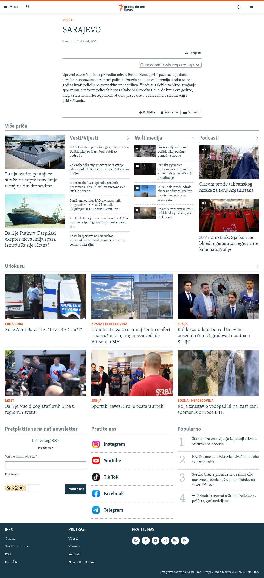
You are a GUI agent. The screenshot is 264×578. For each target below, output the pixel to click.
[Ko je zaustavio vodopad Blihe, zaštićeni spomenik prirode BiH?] (218, 373)
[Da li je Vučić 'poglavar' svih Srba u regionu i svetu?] (45, 373)
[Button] (193, 53)
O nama (10, 538)
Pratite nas (76, 489)
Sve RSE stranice (17, 546)
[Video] (251, 7)
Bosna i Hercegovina (109, 324)
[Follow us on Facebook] (136, 540)
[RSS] (175, 540)
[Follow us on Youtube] (155, 540)
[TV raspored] (185, 540)
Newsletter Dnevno (81, 562)
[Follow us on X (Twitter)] (146, 540)
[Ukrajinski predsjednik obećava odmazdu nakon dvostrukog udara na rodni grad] (145, 191)
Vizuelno (74, 546)
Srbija (183, 324)
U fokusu (15, 266)
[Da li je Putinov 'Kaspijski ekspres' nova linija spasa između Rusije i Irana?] (35, 211)
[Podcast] (238, 7)
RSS (8, 554)
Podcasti (209, 138)
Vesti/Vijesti (84, 138)
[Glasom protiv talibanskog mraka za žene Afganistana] (229, 162)
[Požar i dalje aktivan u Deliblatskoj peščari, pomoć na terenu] (145, 151)
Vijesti (67, 20)
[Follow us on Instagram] (165, 540)
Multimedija (148, 138)
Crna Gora (14, 324)
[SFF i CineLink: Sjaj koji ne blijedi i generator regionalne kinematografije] (229, 215)
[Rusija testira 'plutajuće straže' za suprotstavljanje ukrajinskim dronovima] (35, 152)
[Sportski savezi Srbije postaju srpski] (132, 373)
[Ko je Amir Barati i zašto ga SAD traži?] (45, 296)
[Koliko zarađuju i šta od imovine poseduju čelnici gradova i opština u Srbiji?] (218, 296)
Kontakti (11, 562)
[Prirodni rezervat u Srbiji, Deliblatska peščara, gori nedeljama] (145, 213)
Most (9, 401)
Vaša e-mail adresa (21, 457)
